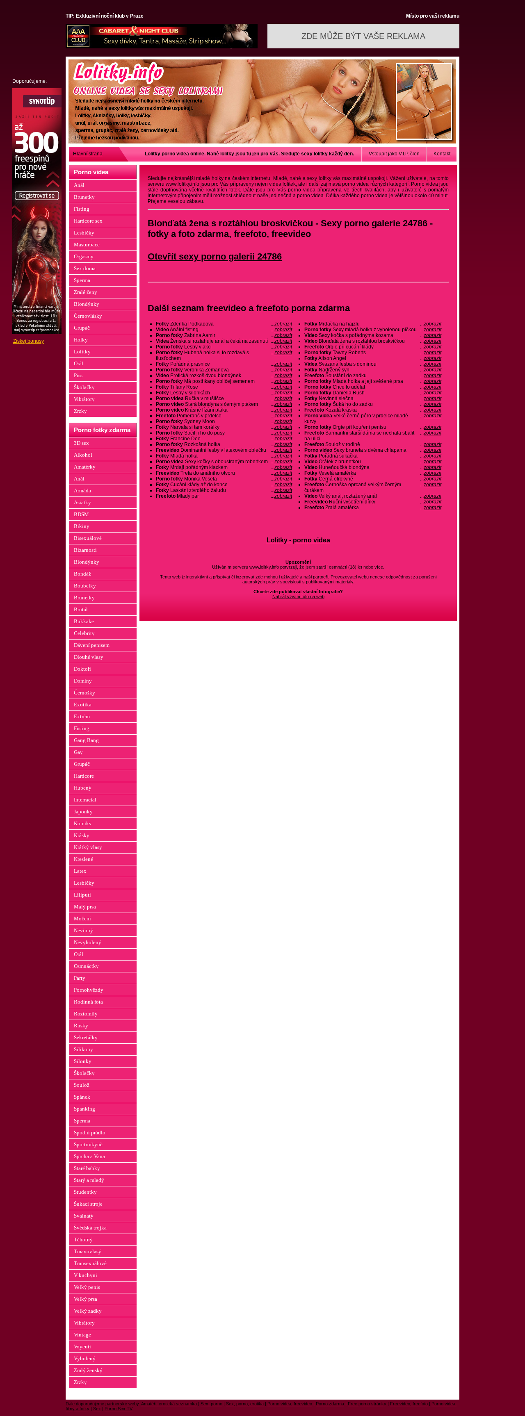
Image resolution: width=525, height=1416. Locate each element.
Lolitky (82, 351)
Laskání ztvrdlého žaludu (224, 490)
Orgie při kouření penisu (372, 427)
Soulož (81, 1085)
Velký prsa (85, 1299)
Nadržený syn (372, 370)
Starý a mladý (89, 1180)
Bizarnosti (85, 550)
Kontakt (442, 154)
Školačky (84, 387)
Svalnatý (84, 1216)
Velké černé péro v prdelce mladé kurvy (372, 418)
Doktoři (82, 669)
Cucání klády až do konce (224, 484)
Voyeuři (82, 1346)
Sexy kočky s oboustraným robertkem (224, 461)
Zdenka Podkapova (224, 324)
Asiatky (82, 502)
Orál (78, 363)
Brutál (81, 609)
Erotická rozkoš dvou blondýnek (224, 375)
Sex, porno (211, 1403)
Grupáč (82, 328)
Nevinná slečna (372, 398)
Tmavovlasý (87, 1251)
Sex (97, 1408)
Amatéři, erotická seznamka (169, 1403)
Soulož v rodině (372, 444)
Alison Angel (372, 358)
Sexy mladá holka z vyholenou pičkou (372, 329)
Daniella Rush (372, 393)
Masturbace (87, 244)
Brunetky (84, 197)
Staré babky (87, 1168)
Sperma (82, 280)
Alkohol (83, 455)
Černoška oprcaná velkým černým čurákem (372, 487)
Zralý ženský (88, 1370)
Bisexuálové (88, 538)
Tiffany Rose (224, 387)
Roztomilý (86, 1014)
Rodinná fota (88, 1002)
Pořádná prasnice (224, 364)
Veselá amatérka (372, 473)
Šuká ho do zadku (372, 404)
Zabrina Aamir (224, 335)
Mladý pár (224, 496)
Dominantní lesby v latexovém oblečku (224, 450)
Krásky (81, 835)
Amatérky (85, 467)
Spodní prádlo (89, 1132)
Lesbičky (84, 233)
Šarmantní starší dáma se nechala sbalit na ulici (372, 436)
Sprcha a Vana (89, 1156)
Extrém (82, 716)
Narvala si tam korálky (224, 427)
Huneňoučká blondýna (372, 467)
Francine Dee (224, 439)
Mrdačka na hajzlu (372, 324)
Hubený (82, 788)
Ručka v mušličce (224, 398)
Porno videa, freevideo (289, 1403)
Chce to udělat (372, 387)
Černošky (84, 693)
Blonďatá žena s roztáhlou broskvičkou (372, 341)
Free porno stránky (367, 1403)
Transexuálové (90, 1263)
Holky (81, 340)
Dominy (83, 681)
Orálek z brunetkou (372, 461)
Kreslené (83, 859)
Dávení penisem (92, 645)
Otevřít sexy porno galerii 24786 (215, 256)
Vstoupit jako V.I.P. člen (394, 154)
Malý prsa (85, 907)
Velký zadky (88, 1311)
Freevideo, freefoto (409, 1403)
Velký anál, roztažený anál (372, 496)
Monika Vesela (224, 479)
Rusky (81, 1025)
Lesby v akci (224, 347)
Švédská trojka (90, 1228)
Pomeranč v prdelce (224, 416)
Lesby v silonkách (224, 393)
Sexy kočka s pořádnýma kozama (372, 335)
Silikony (83, 1049)
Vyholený (85, 1358)
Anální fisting (224, 329)
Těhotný (83, 1239)
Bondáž (82, 574)
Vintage (82, 1335)
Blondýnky (86, 304)
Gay (78, 752)
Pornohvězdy (88, 990)
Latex (80, 871)
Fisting (81, 209)
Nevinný (83, 930)
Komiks (82, 823)
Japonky (83, 811)
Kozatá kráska (372, 410)
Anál (79, 185)
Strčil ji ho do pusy (224, 433)
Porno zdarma (330, 1403)
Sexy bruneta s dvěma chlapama (372, 450)
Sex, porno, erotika (245, 1403)
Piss (78, 375)
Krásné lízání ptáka (224, 410)
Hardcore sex (88, 221)
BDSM (81, 514)
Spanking (84, 1109)
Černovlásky (88, 316)
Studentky (85, 1192)
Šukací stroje (88, 1204)
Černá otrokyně (372, 479)
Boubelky (85, 586)
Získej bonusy (28, 341)
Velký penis (87, 1287)
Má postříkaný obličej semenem (224, 381)
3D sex (81, 443)
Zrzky (80, 411)
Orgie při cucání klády (372, 347)
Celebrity (84, 633)
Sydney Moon (224, 421)
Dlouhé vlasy (88, 657)
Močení (82, 918)
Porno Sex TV (118, 1408)
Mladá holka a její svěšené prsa (372, 381)
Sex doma (85, 268)
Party (79, 978)
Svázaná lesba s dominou (372, 364)
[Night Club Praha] (162, 47)
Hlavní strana (88, 154)
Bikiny (81, 526)
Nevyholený (87, 942)
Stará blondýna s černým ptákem (224, 404)
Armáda (82, 490)
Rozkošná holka (224, 444)
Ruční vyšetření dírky (372, 502)
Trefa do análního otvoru (224, 473)
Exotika (82, 704)
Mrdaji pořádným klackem (224, 467)
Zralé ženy (85, 292)
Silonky (82, 1061)
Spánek (82, 1097)
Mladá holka (224, 456)
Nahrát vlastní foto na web (298, 596)
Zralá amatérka (372, 507)
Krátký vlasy (88, 847)
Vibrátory (84, 399)
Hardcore (84, 776)
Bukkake (84, 621)
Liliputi (82, 895)
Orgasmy (84, 256)
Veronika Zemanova (224, 370)
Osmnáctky (86, 966)
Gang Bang (86, 740)
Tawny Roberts (372, 352)
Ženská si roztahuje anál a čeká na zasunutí (224, 341)
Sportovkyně (88, 1144)
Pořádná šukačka (372, 456)
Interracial (85, 800)
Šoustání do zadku (372, 375)
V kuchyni (85, 1275)
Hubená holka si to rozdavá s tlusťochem (224, 355)
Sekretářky (86, 1037)
